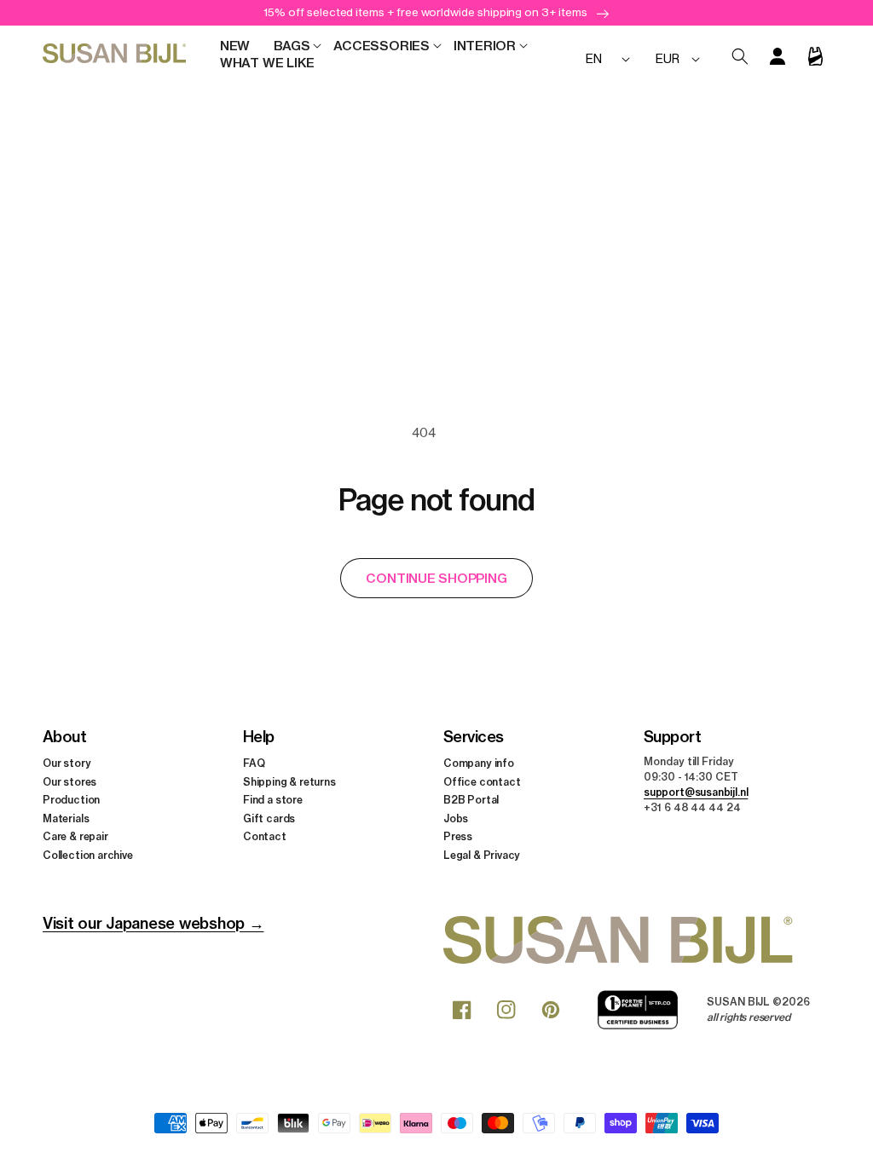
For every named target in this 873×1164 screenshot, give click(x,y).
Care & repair (75, 836)
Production (71, 799)
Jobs (455, 818)
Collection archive (88, 855)
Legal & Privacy (481, 855)
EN (594, 58)
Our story (66, 763)
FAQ (253, 763)
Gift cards (269, 818)
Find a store (273, 799)
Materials (66, 818)
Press (457, 836)
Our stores (69, 781)
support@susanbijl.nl (696, 792)
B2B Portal (471, 799)
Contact (264, 836)
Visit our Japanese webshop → (153, 923)
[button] (291, 46)
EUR (667, 58)
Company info (478, 763)
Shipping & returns (289, 781)
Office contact (481, 781)
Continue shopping (436, 578)
